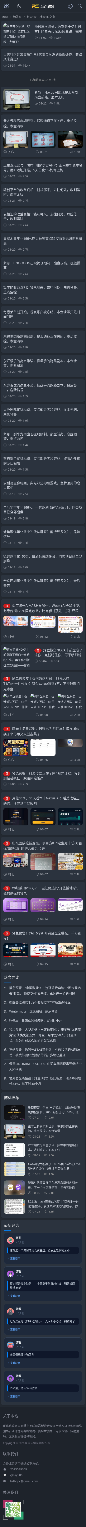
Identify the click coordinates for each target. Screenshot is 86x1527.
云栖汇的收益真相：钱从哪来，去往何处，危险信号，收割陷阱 (40, 216)
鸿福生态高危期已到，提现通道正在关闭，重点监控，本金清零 (40, 338)
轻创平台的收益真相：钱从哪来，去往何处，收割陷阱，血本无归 (41, 192)
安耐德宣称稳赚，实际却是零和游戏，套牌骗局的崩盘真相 (41, 485)
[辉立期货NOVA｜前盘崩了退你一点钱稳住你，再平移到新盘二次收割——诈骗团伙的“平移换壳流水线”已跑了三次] (16, 662)
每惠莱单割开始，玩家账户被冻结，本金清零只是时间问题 (41, 314)
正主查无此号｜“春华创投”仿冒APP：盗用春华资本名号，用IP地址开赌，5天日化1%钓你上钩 (42, 167)
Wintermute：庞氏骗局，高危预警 (33, 1011)
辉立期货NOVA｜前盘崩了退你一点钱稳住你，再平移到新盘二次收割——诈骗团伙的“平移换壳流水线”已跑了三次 (58, 657)
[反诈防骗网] (43, 10)
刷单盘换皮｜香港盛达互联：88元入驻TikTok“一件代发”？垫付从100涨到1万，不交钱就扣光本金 (41, 683)
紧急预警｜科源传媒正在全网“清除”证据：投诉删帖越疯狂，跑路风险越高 (42, 775)
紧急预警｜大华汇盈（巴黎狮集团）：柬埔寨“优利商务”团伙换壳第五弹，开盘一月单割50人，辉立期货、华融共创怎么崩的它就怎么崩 (45, 1035)
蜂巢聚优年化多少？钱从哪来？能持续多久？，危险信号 (41, 534)
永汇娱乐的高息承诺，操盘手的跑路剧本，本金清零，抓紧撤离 (40, 363)
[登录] (70, 6)
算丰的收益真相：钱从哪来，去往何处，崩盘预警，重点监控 (41, 289)
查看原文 (15, 1258)
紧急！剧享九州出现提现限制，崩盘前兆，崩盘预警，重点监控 (40, 436)
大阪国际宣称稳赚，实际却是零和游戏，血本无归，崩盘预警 (41, 411)
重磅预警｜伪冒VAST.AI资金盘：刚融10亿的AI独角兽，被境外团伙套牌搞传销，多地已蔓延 (44, 1052)
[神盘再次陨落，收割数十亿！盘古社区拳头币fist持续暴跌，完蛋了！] (16, 33)
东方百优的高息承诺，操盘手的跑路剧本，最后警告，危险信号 (40, 387)
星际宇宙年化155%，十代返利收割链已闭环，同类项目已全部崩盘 (42, 509)
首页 (5, 17)
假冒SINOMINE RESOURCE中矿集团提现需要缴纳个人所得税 (45, 1066)
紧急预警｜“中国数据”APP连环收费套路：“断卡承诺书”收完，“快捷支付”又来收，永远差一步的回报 (45, 990)
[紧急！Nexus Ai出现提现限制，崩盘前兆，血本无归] (16, 100)
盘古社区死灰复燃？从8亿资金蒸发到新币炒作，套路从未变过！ (42, 56)
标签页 (17, 17)
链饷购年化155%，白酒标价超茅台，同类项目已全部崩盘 (42, 558)
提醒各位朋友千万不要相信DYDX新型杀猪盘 (40, 1002)
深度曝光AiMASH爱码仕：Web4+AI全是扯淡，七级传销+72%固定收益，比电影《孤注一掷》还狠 (42, 608)
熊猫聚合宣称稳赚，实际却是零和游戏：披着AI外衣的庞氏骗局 (41, 460)
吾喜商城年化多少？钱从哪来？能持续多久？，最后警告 (41, 583)
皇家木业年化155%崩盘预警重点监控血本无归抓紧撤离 (42, 240)
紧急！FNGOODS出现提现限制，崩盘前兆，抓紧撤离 (41, 265)
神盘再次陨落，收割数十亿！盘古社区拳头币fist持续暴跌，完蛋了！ (58, 31)
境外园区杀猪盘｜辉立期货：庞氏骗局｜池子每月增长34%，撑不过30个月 (45, 1081)
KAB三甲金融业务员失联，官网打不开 (35, 1020)
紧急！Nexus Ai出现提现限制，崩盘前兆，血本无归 (57, 94)
